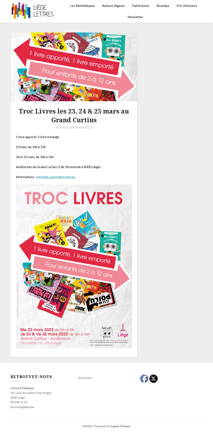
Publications (140, 5)
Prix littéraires (187, 5)
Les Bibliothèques (82, 5)
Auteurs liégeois (113, 5)
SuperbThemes (120, 426)
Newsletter (135, 17)
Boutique (163, 5)
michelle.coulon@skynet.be (55, 177)
